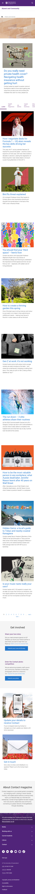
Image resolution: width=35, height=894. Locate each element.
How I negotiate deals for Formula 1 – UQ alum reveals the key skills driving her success (17, 142)
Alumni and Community (10, 8)
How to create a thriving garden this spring (14, 307)
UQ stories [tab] (19, 106)
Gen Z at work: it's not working (17, 361)
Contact (4, 844)
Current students (7, 836)
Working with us (7, 831)
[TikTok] (23, 852)
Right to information (7, 886)
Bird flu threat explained (14, 194)
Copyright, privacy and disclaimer (10, 879)
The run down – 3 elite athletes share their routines (16, 418)
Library (4, 840)
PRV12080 (9, 873)
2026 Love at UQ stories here (19, 644)
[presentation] (3, 105)
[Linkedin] (7, 852)
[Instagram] (19, 852)
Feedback (4, 889)
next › (30, 614)
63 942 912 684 (9, 866)
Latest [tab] (3, 107)
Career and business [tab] (26, 105)
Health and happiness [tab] (11, 105)
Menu (2, 3)
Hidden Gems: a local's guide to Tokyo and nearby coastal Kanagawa (17, 531)
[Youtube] (15, 852)
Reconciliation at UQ (8, 821)
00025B (9, 869)
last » (17, 616)
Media (4, 827)
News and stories (10, 17)
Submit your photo (13, 678)
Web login (4, 858)
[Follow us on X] (11, 852)
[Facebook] (3, 852)
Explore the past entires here (16, 673)
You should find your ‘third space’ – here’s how (15, 251)
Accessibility (5, 883)
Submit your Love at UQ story (16, 648)
